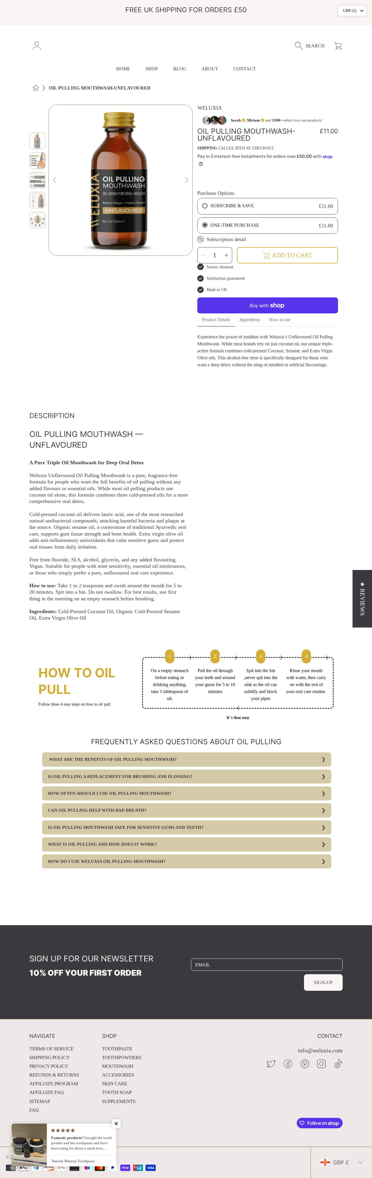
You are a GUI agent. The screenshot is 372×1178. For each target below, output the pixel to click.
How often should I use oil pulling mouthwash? (109, 793)
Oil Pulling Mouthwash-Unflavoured (100, 87)
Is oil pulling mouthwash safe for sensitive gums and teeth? (126, 827)
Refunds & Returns (54, 1075)
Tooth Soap (117, 1092)
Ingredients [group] (249, 319)
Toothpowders (121, 1057)
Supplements (118, 1101)
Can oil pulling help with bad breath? (97, 810)
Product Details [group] (216, 319)
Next (186, 180)
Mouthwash (117, 1066)
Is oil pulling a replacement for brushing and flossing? (120, 776)
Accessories (118, 1075)
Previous (55, 180)
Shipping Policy (49, 1057)
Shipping (207, 148)
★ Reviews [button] (362, 598)
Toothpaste (117, 1049)
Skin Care (114, 1083)
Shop (152, 68)
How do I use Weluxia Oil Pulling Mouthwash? (107, 861)
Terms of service (51, 1049)
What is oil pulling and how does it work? (102, 844)
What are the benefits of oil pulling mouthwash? (112, 759)
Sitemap (39, 1101)
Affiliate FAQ (46, 1092)
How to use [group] (279, 319)
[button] (312, 45)
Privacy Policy (48, 1066)
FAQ (34, 1110)
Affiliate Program (53, 1083)
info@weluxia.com (320, 1050)
